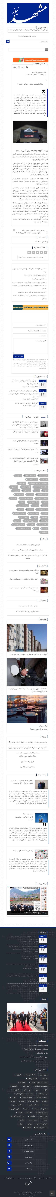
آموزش (18, 475)
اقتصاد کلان (26, 487)
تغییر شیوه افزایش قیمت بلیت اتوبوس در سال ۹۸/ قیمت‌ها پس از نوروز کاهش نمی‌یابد (24, 461)
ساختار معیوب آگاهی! (27, 767)
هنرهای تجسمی (19, 524)
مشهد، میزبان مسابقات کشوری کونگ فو (28, 233)
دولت (45, 502)
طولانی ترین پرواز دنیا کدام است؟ (27, 611)
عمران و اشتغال (19, 513)
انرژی (45, 490)
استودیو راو (24, 1196)
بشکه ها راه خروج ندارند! (38, 729)
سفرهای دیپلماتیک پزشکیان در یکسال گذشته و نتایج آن (27, 742)
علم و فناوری (34, 513)
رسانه (22, 502)
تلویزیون (34, 72)
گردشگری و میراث (23, 528)
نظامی (31, 524)
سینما (21, 509)
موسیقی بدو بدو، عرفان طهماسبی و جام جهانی (31, 292)
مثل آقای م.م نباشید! (39, 279)
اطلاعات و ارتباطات (41, 487)
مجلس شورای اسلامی (10, 1178)
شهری (45, 513)
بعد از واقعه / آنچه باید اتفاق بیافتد (33, 230)
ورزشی (45, 528)
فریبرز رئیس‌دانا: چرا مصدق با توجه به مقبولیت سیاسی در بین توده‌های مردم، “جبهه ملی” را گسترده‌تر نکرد (25, 424)
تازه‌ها (36, 417)
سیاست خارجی (23, 506)
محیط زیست (43, 524)
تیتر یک (30, 494)
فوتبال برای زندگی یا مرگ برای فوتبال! (25, 431)
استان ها (22, 483)
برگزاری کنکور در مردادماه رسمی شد (28, 544)
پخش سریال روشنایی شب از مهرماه (35, 275)
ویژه (36, 528)
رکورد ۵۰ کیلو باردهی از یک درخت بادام (34, 1057)
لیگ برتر (44, 521)
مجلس (17, 521)
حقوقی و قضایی (42, 498)
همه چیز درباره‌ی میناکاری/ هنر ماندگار (34, 1061)
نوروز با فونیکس (41, 1053)
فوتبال (35, 517)
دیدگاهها (28, 417)
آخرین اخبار (43, 475)
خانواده (13, 498)
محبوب (43, 417)
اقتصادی (14, 487)
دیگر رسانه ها (34, 502)
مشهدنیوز (37, 163)
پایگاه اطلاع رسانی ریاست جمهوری (27, 1178)
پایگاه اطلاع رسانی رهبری (45, 1178)
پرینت (23, 67)
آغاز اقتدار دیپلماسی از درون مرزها (26, 403)
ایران (36, 490)
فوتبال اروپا (24, 517)
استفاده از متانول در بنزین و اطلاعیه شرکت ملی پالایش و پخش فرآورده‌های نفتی (23, 947)
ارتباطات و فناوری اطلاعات (38, 483)
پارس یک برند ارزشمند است (27, 606)
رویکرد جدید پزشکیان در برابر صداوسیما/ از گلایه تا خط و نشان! (29, 297)
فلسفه (37, 241)
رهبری (45, 506)
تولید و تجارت (42, 494)
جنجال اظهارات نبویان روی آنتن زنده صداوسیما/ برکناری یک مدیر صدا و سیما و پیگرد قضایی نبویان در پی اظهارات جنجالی (29, 285)
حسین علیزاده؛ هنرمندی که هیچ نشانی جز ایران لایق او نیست (29, 270)
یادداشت (44, 532)
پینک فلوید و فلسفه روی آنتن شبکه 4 (30, 84)
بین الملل (27, 490)
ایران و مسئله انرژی (27, 761)
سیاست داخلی (42, 509)
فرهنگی (44, 517)
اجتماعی (44, 479)
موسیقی (40, 72)
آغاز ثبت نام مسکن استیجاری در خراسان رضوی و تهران (28, 654)
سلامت (35, 506)
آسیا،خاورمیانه (30, 475)
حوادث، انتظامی (26, 498)
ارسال (15, 67)
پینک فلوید (44, 241)
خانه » (44, 72)
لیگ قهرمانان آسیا (30, 521)
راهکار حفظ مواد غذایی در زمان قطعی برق (24, 579)
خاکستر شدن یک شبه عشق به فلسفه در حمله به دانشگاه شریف (27, 557)
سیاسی (30, 509)
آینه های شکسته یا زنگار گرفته (23, 850)
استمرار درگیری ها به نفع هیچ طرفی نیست (27, 550)
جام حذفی (19, 494)
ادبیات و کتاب (32, 479)
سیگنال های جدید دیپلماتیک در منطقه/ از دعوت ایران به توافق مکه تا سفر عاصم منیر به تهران (23, 393)
